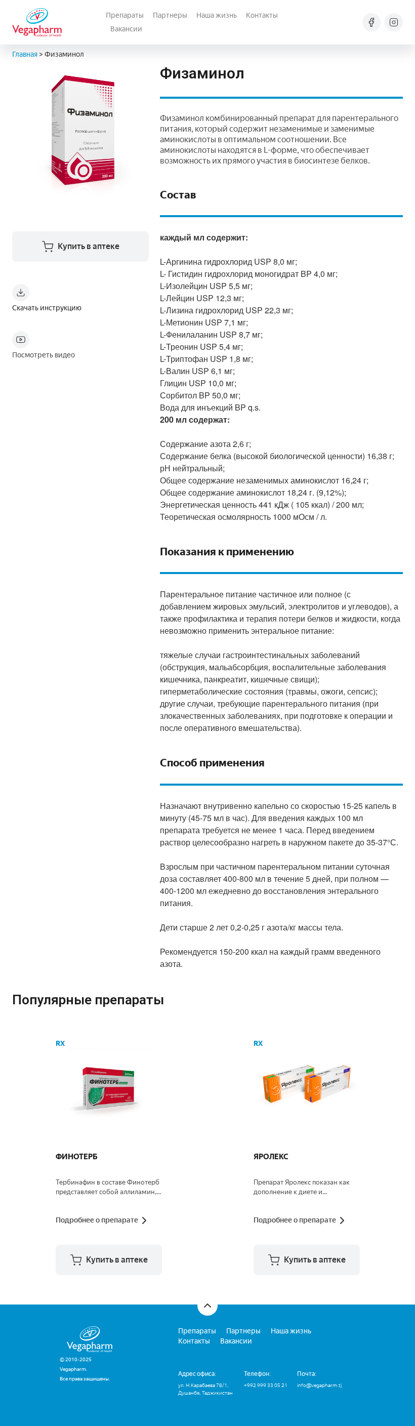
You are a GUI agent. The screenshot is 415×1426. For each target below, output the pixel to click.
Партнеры (170, 15)
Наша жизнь (216, 15)
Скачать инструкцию (46, 308)
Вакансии (126, 29)
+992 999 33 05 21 (265, 1385)
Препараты (125, 15)
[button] (109, 1260)
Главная (24, 54)
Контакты (262, 15)
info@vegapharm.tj (319, 1385)
